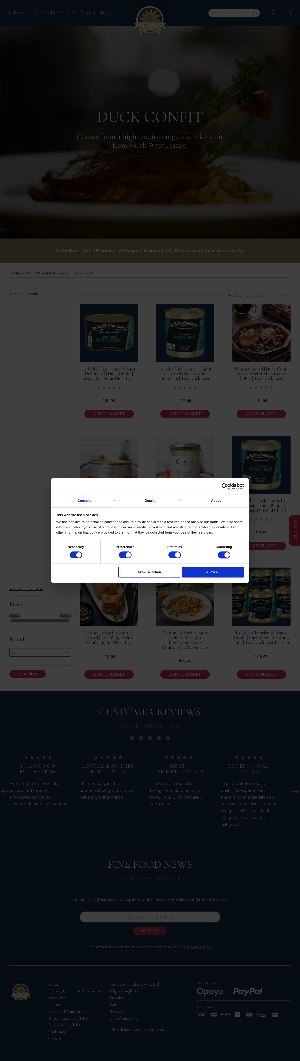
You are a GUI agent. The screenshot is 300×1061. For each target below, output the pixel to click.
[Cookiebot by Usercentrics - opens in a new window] (225, 486)
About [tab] (216, 500)
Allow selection (149, 572)
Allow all (212, 572)
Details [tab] (150, 500)
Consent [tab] (84, 500)
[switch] (125, 555)
